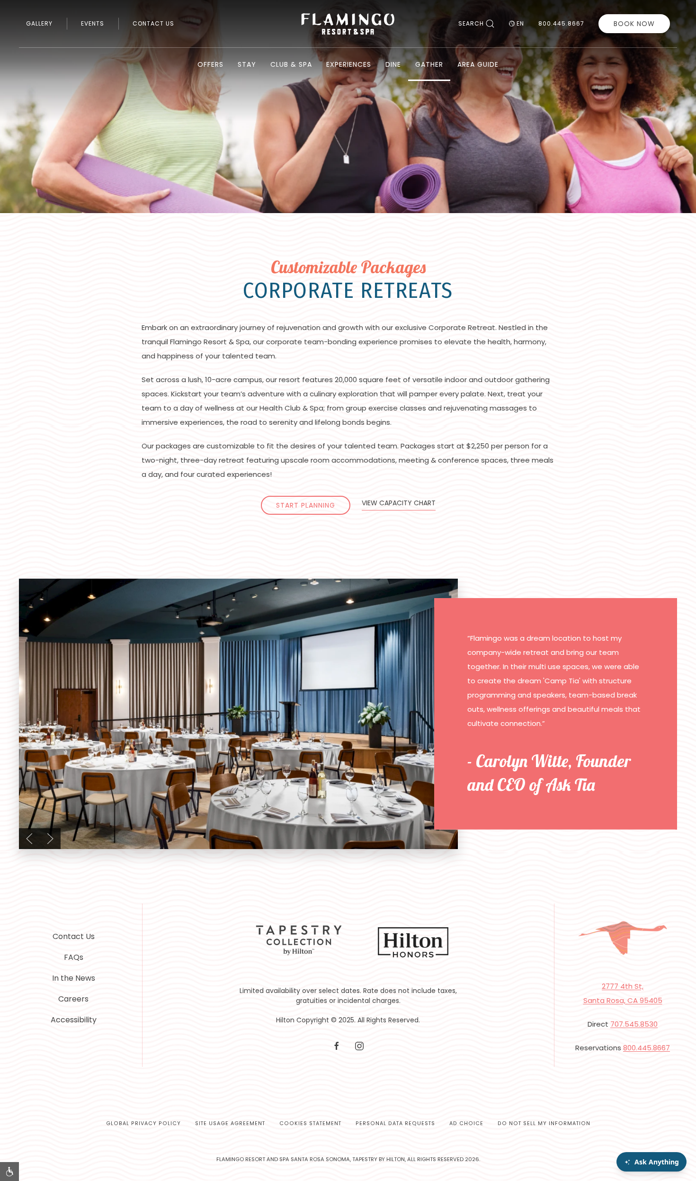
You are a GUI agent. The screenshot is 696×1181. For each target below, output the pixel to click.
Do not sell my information (544, 1123)
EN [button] (520, 23)
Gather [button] (429, 64)
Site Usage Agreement (230, 1123)
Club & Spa (291, 64)
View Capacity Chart (399, 503)
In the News (73, 978)
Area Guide (478, 64)
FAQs (73, 957)
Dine (393, 64)
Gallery (39, 23)
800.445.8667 (561, 23)
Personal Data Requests (395, 1123)
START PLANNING (305, 505)
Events (92, 23)
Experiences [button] (348, 64)
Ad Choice (466, 1123)
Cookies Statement (310, 1123)
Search (471, 23)
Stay (247, 64)
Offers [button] (210, 64)
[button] (29, 838)
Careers (73, 998)
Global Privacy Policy (143, 1123)
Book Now (634, 23)
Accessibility (74, 1019)
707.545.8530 (634, 1024)
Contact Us (153, 23)
